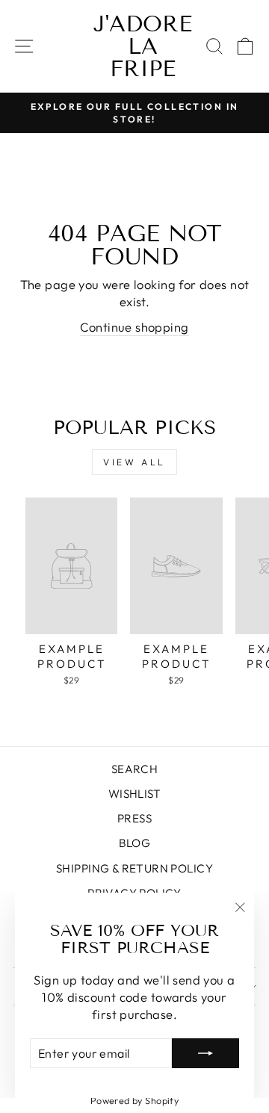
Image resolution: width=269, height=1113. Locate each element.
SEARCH (134, 769)
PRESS (134, 818)
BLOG (135, 843)
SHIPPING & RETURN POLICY (134, 868)
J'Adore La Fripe (142, 46)
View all (134, 462)
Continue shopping (134, 327)
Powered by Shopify (134, 1100)
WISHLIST (134, 794)
